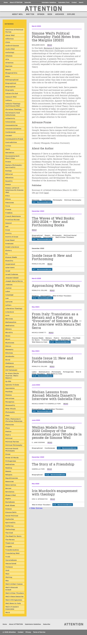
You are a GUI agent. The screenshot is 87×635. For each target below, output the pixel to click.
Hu (6, 254)
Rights (8, 498)
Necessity (9, 349)
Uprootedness (11, 560)
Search (81, 2)
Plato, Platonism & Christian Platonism (13, 420)
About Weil (17, 14)
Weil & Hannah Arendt (11, 588)
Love (7, 315)
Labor (34, 372)
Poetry (57, 338)
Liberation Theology (13, 308)
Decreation (9, 152)
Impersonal (10, 264)
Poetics (8, 431)
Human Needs (38, 338)
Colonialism (10, 122)
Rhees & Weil (10, 495)
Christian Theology (13, 109)
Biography (9, 90)
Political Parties (12, 441)
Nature (8, 346)
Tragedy (8, 546)
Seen (50, 14)
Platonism (9, 424)
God (6, 226)
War (7, 580)
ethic (7, 196)
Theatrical (9, 543)
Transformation (12, 550)
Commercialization (13, 128)
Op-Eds (8, 381)
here (46, 192)
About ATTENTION (16, 2)
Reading (35, 296)
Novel (7, 360)
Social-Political (11, 515)
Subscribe (28, 2)
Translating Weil (48, 340)
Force (7, 206)
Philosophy (58, 200)
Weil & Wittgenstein (13, 600)
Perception (9, 402)
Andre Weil (10, 49)
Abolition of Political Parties (14, 31)
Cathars (8, 100)
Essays (48, 235)
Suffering (9, 526)
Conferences (50, 448)
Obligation (9, 366)
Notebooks (9, 356)
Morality (9, 332)
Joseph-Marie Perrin (14, 281)
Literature (9, 312)
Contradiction (11, 142)
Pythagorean (68, 372)
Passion (8, 395)
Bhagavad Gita (11, 73)
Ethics (8, 199)
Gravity (8, 233)
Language (9, 295)
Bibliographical (11, 80)
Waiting (8, 577)
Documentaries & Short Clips (12, 157)
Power (8, 454)
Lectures (8, 301)
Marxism (36, 200)
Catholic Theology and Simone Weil (12, 105)
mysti (7, 339)
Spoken (40, 14)
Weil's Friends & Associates (12, 608)
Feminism (9, 202)
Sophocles (9, 519)
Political (8, 438)
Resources (9, 481)
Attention (9, 62)
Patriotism (9, 398)
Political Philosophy (72, 200)
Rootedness (66, 338)
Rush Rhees (10, 505)
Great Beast (10, 240)
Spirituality (48, 237)
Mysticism (9, 342)
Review (8, 488)
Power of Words (11, 457)
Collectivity (10, 118)
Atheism (9, 56)
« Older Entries (35, 508)
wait (7, 574)
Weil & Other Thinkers (64, 237)
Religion (8, 474)
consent (8, 135)
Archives (59, 14)
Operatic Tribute (12, 385)
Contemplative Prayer (14, 139)
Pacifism (9, 391)
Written (30, 14)
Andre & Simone (12, 45)
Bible (7, 76)
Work (7, 612)
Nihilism (9, 353)
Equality (9, 181)
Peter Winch (10, 408)
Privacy (28, 632)
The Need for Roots (13, 536)
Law (7, 298)
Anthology (9, 52)
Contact (74, 2)
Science (8, 509)
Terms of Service (39, 632)
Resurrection (10, 485)
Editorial (9, 174)
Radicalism (10, 464)
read (49, 45)
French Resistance (13, 216)
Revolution (9, 492)
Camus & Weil (11, 97)
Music (7, 336)
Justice (8, 288)
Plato (7, 415)
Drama (8, 161)
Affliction (9, 39)
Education (9, 177)
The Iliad (9, 533)
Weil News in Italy (40, 342)
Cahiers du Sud (11, 93)
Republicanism (11, 478)
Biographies (10, 86)
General (8, 223)
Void (7, 570)
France (8, 209)
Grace (7, 230)
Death (7, 149)
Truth (7, 556)
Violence (9, 567)
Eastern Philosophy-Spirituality (13, 166)
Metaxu (48, 338)
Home (6, 2)
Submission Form (63, 2)
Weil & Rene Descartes (14, 596)
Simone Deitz (10, 512)
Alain (7, 42)
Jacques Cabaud (11, 278)
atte (7, 59)
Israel (7, 271)
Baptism (8, 66)
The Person (10, 539)
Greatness (9, 243)
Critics (8, 146)
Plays (7, 428)
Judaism (9, 284)
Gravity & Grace (11, 237)
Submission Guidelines (49, 2)
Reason (8, 471)
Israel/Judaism (11, 274)
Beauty (8, 69)
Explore (71, 14)
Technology (10, 529)
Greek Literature (12, 247)
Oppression (46, 200)
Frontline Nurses (12, 219)
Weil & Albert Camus (13, 584)
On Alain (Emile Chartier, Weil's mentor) (12, 375)
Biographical (37, 235)
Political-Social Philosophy (11, 449)
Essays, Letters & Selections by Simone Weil (14, 190)
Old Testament (11, 370)
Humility (9, 260)
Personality (10, 405)
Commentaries (11, 125)
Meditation (9, 325)
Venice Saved (10, 563)
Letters (8, 305)
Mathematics (44, 372)
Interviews (9, 267)
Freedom (9, 213)
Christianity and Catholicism (12, 114)
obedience (9, 363)
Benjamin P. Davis (52, 48)
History (8, 250)
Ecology (8, 171)
